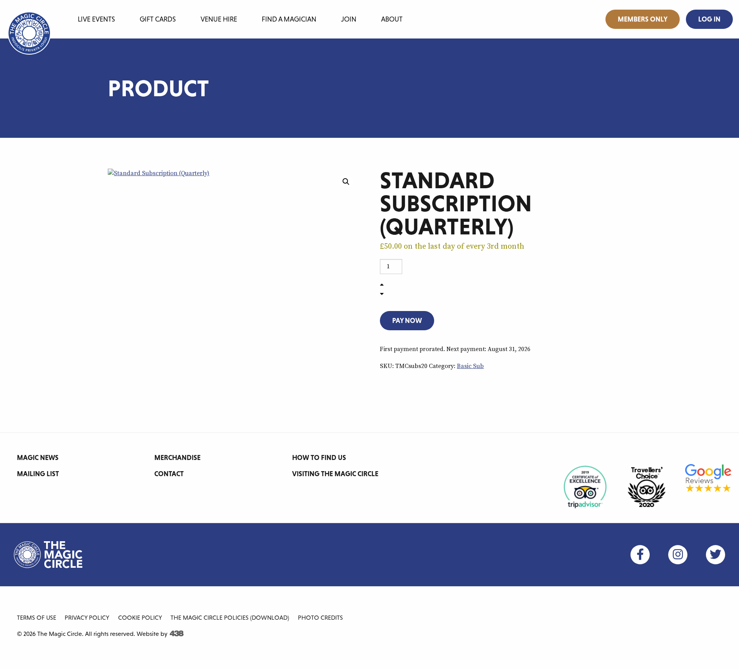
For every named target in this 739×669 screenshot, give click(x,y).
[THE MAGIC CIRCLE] (29, 33)
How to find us (319, 457)
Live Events (96, 19)
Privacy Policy (87, 617)
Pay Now (407, 320)
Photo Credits (320, 617)
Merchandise (177, 457)
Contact (169, 474)
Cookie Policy (140, 617)
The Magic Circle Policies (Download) (230, 617)
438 (177, 633)
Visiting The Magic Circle (335, 474)
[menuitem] (96, 18)
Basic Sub (470, 366)
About (392, 19)
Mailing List (38, 474)
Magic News (38, 457)
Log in (709, 19)
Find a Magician (289, 19)
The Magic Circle (48, 554)
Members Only (642, 19)
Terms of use (36, 617)
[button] (346, 182)
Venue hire (219, 19)
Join (348, 19)
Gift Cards (158, 19)
